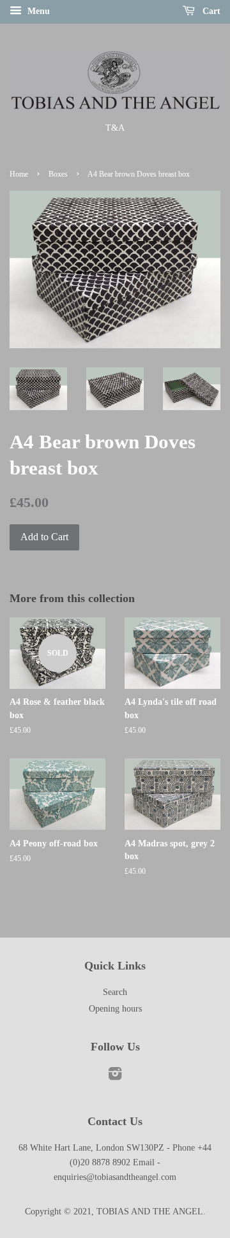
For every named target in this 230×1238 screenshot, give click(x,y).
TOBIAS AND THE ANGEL (149, 1211)
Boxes (58, 174)
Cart (210, 11)
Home (19, 174)
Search (115, 992)
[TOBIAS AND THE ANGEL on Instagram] (115, 1076)
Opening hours (115, 1008)
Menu (37, 11)
